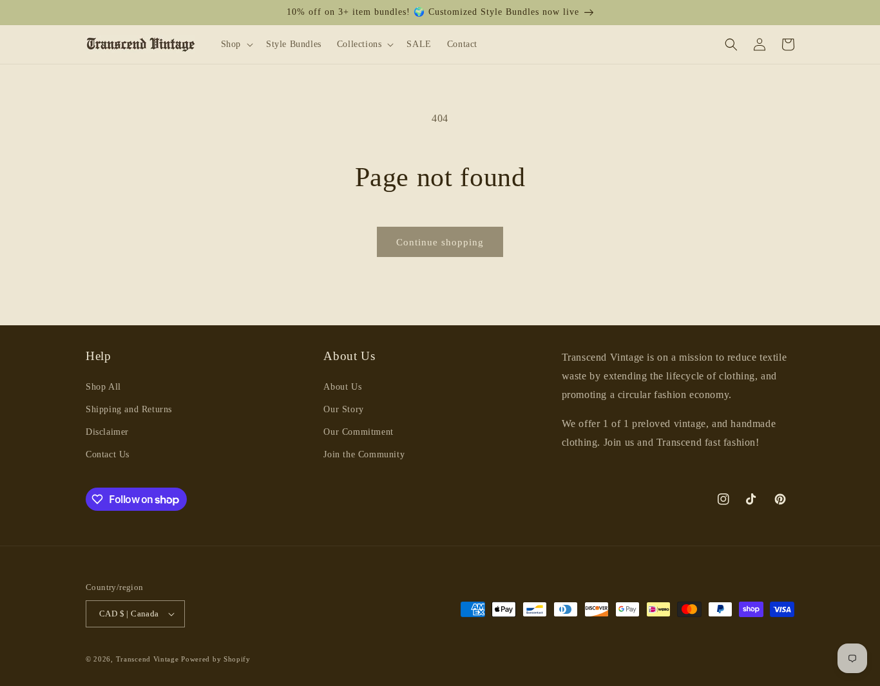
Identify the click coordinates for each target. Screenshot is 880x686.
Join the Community (364, 454)
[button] (235, 43)
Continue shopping (440, 242)
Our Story (343, 409)
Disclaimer (107, 432)
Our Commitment (358, 432)
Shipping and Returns (129, 409)
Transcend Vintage (147, 659)
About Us (342, 387)
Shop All (103, 387)
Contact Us (107, 454)
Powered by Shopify (216, 659)
